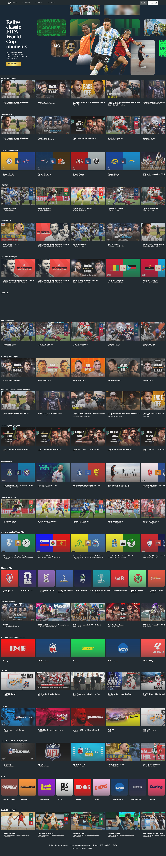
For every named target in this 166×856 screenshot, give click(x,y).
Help (51, 845)
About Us (83, 848)
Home (14, 2)
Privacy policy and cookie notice (80, 845)
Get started (153, 3)
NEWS (114, 845)
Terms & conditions (61, 845)
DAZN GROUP (105, 845)
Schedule (39, 2)
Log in (143, 3)
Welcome (51, 2)
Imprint (95, 845)
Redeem (75, 848)
